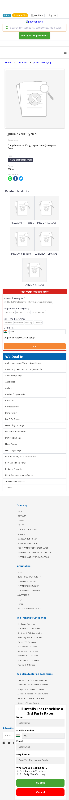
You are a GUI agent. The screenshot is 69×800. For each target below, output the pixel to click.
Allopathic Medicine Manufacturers (32, 694)
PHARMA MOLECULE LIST (28, 586)
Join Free (38, 15)
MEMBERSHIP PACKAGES (27, 543)
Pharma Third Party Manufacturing (32, 680)
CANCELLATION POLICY (27, 539)
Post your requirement (34, 35)
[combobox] (34, 27)
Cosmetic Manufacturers (28, 703)
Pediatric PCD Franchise (27, 656)
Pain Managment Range (15, 462)
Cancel (40, 792)
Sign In (52, 15)
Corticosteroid (12, 406)
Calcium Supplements (15, 394)
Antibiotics (10, 381)
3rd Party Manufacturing (32, 774)
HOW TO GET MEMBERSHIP (29, 577)
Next (35, 346)
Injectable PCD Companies (28, 628)
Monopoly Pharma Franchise (29, 637)
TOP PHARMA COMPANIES (28, 590)
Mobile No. (9, 327)
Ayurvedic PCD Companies (28, 660)
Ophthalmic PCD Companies (29, 633)
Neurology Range (13, 450)
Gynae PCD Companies (27, 642)
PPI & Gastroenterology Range (19, 475)
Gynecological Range (14, 425)
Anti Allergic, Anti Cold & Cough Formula (23, 369)
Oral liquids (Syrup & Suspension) (20, 456)
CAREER (20, 520)
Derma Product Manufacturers (30, 698)
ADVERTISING (23, 595)
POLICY (20, 525)
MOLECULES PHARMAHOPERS (30, 608)
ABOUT (20, 511)
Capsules (9, 400)
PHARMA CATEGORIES (26, 581)
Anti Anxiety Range (13, 375)
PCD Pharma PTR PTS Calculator (32, 548)
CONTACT (21, 516)
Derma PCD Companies (27, 651)
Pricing (7, 15)
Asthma (8, 388)
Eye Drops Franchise (26, 624)
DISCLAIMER (22, 534)
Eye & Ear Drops (12, 419)
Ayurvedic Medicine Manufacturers (32, 684)
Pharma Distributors (26, 665)
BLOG (19, 572)
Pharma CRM (20, 15)
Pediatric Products (13, 469)
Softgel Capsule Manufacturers (30, 689)
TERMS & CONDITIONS (27, 529)
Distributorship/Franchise (33, 771)
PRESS (20, 604)
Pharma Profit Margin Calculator (34, 552)
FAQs (19, 599)
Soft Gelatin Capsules (15, 481)
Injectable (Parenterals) (15, 431)
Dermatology (11, 413)
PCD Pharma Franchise (27, 646)
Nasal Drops (11, 444)
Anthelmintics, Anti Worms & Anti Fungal (23, 363)
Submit (40, 782)
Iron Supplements (13, 437)
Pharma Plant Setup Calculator (33, 557)
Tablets (8, 487)
